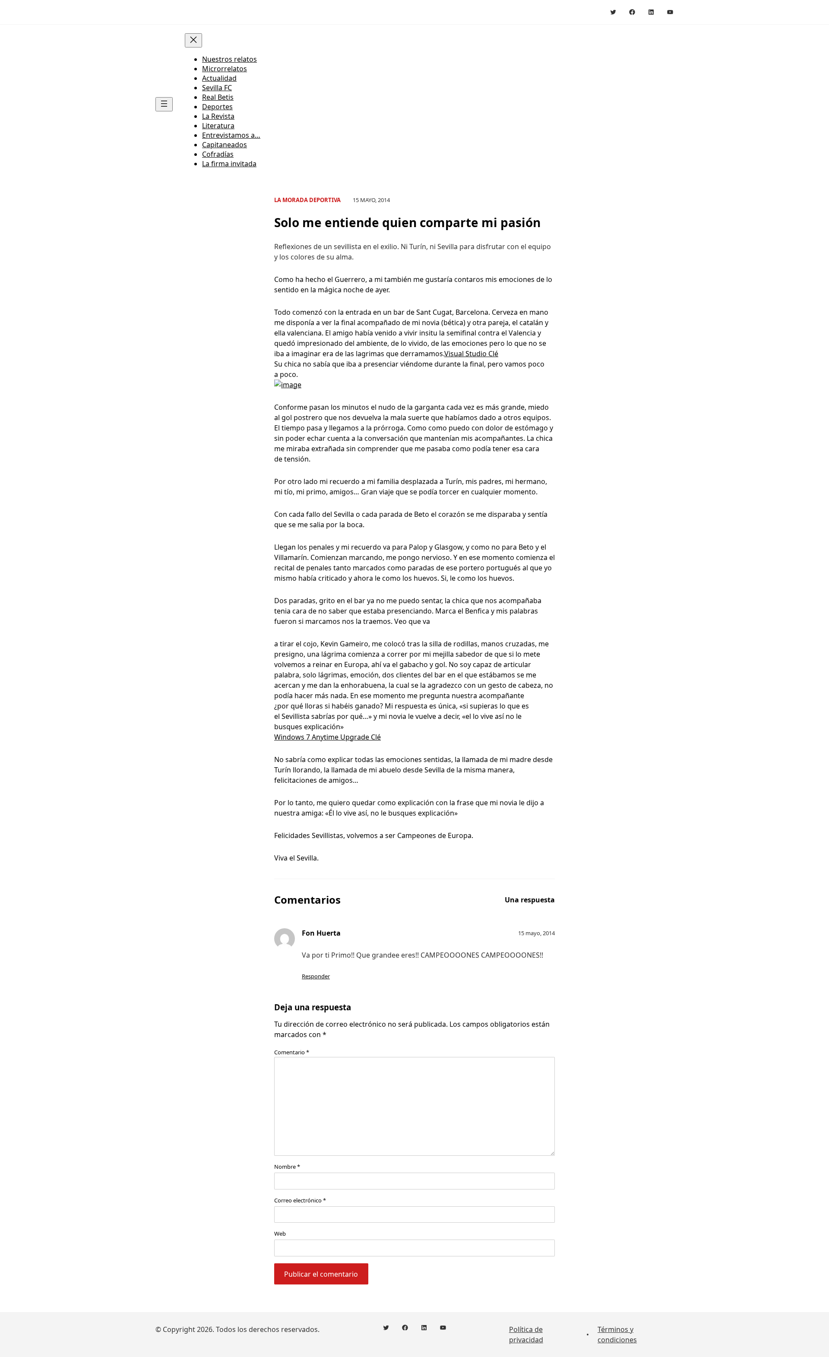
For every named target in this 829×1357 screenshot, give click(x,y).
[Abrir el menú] (164, 104)
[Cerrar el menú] (193, 40)
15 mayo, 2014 (536, 933)
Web (280, 1233)
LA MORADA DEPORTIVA (307, 200)
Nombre (287, 1166)
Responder (316, 976)
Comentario (291, 1052)
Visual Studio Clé (471, 353)
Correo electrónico (300, 1200)
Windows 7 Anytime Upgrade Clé (327, 737)
